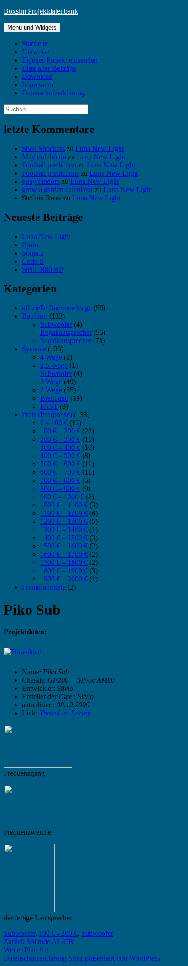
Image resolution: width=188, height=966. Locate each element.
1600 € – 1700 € (64, 554)
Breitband (54, 398)
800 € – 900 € (60, 488)
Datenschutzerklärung (53, 93)
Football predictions (50, 173)
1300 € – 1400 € (64, 529)
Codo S (33, 261)
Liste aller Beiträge (49, 68)
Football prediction (49, 165)
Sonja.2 (33, 253)
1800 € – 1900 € (64, 570)
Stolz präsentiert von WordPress (114, 958)
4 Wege (51, 357)
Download (37, 76)
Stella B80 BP (42, 269)
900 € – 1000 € (62, 497)
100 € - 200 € (58, 933)
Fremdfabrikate (44, 587)
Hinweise (35, 52)
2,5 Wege (54, 365)
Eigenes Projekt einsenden (60, 60)
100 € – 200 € (60, 431)
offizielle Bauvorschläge (57, 308)
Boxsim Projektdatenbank (41, 11)
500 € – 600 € (60, 464)
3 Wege (51, 382)
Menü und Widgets (32, 27)
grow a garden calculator (57, 189)
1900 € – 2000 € (64, 579)
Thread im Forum (65, 713)
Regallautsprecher (66, 332)
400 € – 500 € (60, 456)
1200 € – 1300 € (64, 521)
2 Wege (51, 390)
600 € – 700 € (60, 472)
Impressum (37, 85)
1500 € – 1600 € (64, 546)
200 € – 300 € (60, 439)
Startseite (35, 43)
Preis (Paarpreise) (47, 414)
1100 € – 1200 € (64, 513)
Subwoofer (56, 324)
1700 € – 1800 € (64, 562)
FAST (49, 406)
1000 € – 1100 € (64, 505)
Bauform (34, 316)
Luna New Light (99, 148)
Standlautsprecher (65, 341)
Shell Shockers (43, 148)
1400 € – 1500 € (64, 538)
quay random (41, 181)
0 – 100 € (54, 423)
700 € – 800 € (60, 480)
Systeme (34, 349)
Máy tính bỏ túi (44, 157)
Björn (30, 245)
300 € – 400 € (60, 447)
